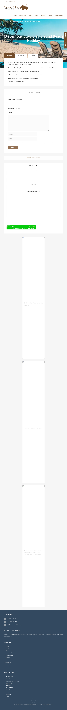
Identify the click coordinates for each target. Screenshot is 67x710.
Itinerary (21, 55)
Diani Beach (9, 653)
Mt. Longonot (9, 687)
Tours (10, 21)
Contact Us (59, 15)
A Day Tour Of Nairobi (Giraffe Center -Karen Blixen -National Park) (32, 552)
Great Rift (8, 685)
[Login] (55, 2)
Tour (30, 15)
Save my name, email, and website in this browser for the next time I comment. (33, 143)
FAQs (36, 15)
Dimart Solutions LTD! (48, 704)
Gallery (43, 15)
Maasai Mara (9, 655)
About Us (22, 15)
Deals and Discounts (11, 651)
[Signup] (52, 2)
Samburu (8, 694)
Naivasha (8, 690)
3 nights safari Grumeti (33, 428)
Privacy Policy (42, 708)
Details (9, 55)
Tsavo (7, 696)
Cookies (35, 708)
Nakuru (7, 692)
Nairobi (8, 657)
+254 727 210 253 (12, 622)
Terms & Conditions (26, 708)
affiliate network (13, 634)
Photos (32, 55)
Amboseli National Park (12, 681)
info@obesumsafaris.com (14, 625)
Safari (7, 648)
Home (15, 15)
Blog (50, 15)
